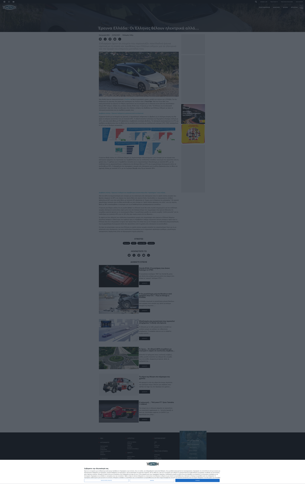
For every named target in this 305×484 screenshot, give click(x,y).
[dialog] (152, 472)
